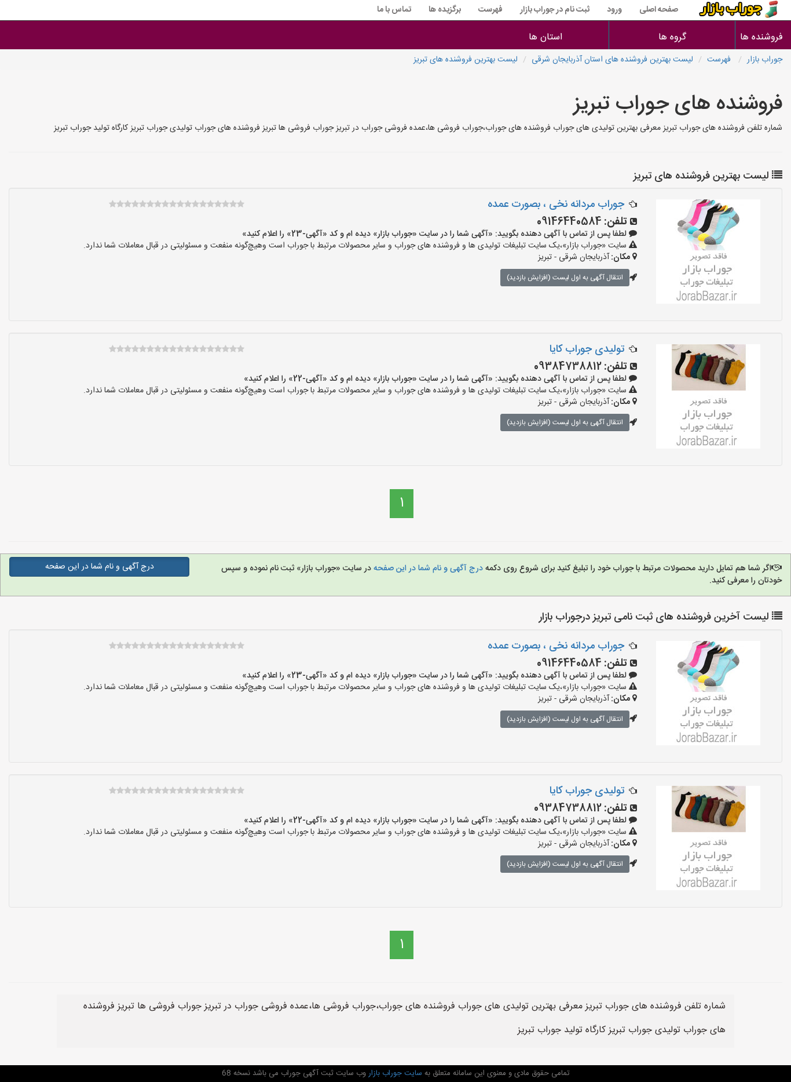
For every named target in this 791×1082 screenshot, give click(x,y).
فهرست (490, 10)
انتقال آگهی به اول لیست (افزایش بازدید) (565, 277)
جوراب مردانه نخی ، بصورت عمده (556, 204)
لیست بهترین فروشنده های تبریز (465, 60)
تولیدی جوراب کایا (587, 349)
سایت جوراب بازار (394, 1073)
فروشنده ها (763, 37)
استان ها (545, 37)
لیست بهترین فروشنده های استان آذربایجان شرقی (612, 60)
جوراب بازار (764, 60)
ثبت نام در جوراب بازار (554, 10)
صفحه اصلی (658, 10)
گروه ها (672, 37)
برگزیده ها (445, 10)
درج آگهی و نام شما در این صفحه (427, 568)
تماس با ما (394, 10)
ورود (614, 10)
